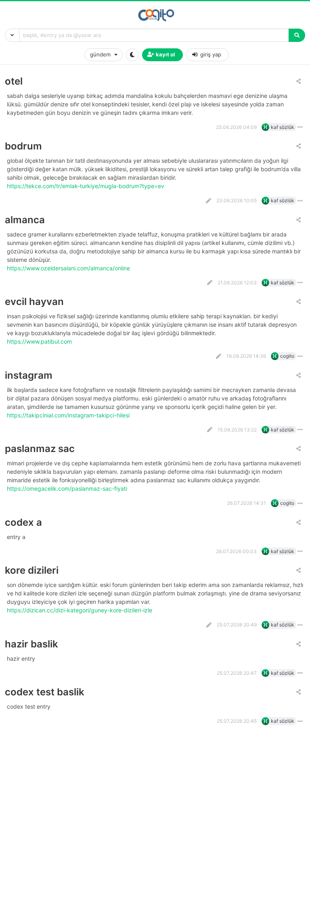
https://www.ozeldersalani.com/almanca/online (69, 268)
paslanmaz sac (40, 448)
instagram (28, 375)
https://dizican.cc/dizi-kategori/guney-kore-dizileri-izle (80, 610)
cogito (287, 356)
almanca (25, 219)
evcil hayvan (34, 301)
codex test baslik (44, 691)
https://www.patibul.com (40, 341)
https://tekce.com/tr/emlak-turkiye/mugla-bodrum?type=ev (86, 185)
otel (14, 81)
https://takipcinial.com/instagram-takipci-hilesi (69, 415)
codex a (23, 522)
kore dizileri (32, 570)
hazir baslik (31, 644)
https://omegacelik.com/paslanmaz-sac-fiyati (68, 488)
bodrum (23, 146)
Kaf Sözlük (282, 127)
